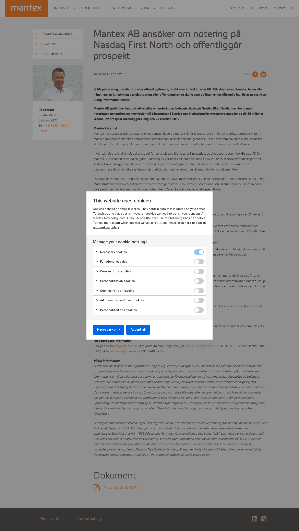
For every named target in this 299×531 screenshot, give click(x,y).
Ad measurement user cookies (121, 300)
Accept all (138, 329)
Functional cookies (113, 261)
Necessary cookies (113, 252)
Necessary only (108, 329)
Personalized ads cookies (118, 310)
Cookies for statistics (115, 271)
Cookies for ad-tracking (116, 291)
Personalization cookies (117, 281)
